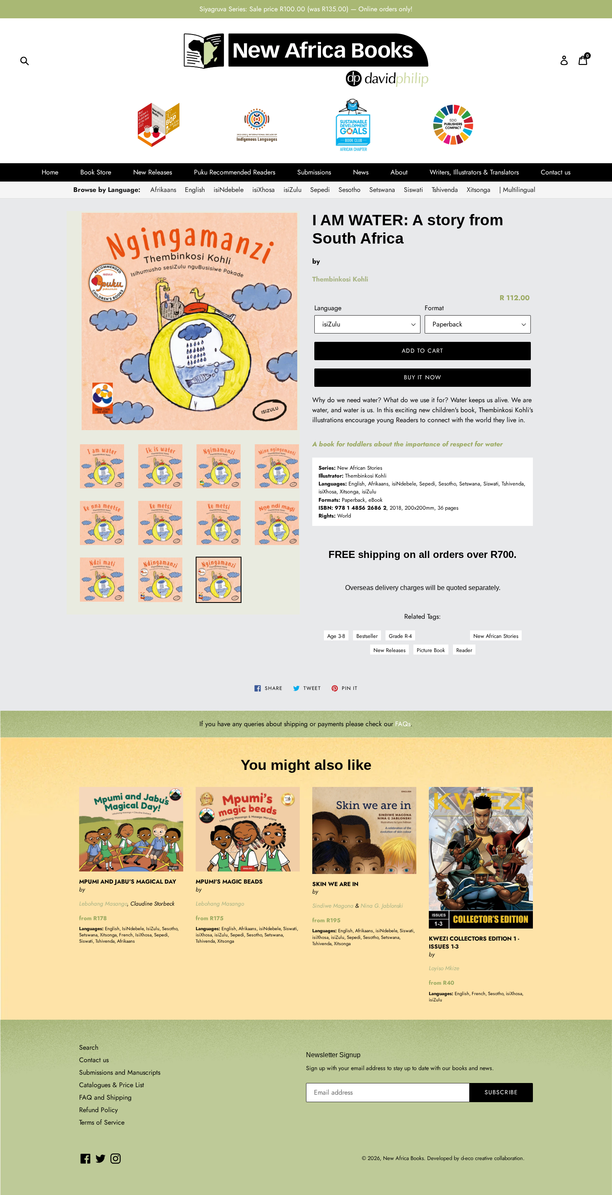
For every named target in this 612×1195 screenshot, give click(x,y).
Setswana (382, 189)
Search (88, 1047)
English (195, 189)
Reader (464, 650)
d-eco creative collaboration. (493, 1158)
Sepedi (320, 189)
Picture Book (431, 650)
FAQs (402, 724)
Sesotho (349, 189)
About (399, 172)
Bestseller (367, 636)
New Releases (152, 172)
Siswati (413, 189)
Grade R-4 (400, 636)
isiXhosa (263, 189)
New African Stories (495, 636)
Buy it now (422, 377)
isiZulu (292, 189)
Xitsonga (478, 189)
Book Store (95, 172)
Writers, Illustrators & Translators (474, 172)
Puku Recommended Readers (234, 172)
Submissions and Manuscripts (119, 1072)
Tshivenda (445, 189)
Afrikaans (163, 189)
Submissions (314, 172)
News (360, 172)
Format (434, 308)
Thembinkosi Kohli (340, 279)
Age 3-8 (336, 636)
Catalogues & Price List (111, 1085)
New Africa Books (403, 1158)
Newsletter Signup (333, 1054)
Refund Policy (98, 1110)
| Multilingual (517, 189)
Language (327, 308)
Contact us (555, 172)
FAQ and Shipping (105, 1097)
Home (50, 172)
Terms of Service (101, 1122)
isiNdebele (229, 189)
